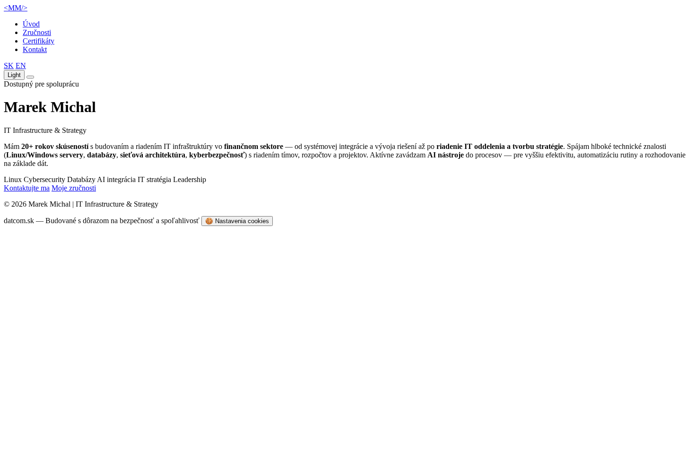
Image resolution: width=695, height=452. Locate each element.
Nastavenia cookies (237, 221)
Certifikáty (38, 41)
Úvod (31, 24)
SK (9, 65)
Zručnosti (37, 32)
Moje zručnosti (74, 188)
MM (15, 8)
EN (21, 65)
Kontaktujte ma (27, 188)
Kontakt (35, 49)
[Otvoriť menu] (30, 77)
